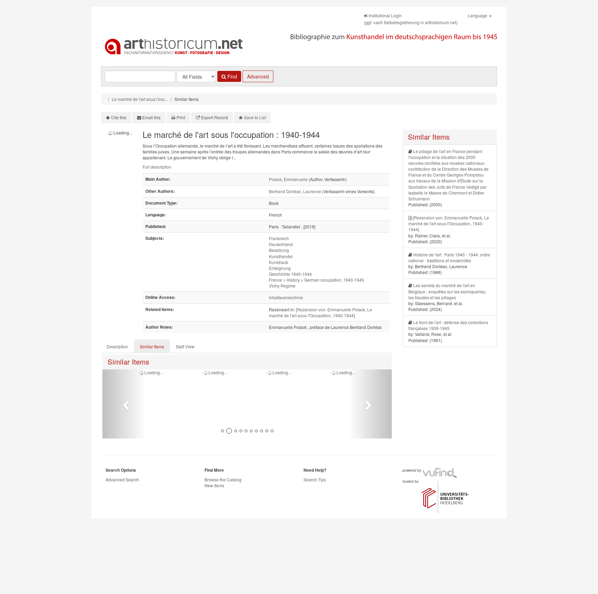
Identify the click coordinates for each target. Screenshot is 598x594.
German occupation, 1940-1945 (334, 280)
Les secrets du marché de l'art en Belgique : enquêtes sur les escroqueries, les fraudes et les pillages (447, 291)
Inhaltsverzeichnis (286, 297)
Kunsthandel (281, 256)
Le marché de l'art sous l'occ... (140, 99)
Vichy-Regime (282, 286)
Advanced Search (122, 479)
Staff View (185, 346)
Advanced (258, 76)
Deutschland (281, 244)
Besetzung (279, 250)
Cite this (118, 117)
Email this (151, 117)
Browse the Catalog (223, 479)
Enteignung (280, 268)
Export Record (214, 117)
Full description (157, 167)
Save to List (255, 117)
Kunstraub (278, 262)
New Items (214, 485)
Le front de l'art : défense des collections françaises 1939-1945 (448, 325)
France (275, 280)
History (293, 280)
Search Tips (314, 479)
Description (117, 346)
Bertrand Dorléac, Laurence (295, 191)
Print (180, 117)
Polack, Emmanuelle (288, 179)
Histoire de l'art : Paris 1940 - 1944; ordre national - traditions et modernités (449, 257)
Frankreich (279, 238)
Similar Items (152, 346)
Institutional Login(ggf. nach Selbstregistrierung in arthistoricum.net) (410, 18)
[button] (124, 404)
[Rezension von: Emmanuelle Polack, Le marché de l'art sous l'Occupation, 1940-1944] (320, 312)
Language (478, 15)
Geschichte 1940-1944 (290, 274)
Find (231, 76)
